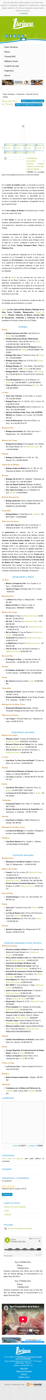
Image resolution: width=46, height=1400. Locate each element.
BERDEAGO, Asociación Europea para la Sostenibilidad (28, 1358)
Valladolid (9, 1091)
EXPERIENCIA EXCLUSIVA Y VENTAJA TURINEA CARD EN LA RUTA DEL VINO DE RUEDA (35, 163)
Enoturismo (21, 94)
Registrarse (9, 71)
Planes (7, 52)
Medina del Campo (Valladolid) (15, 1207)
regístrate (19, 1158)
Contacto (24, 1374)
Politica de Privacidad (24, 1371)
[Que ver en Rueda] (33, 681)
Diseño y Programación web (14, 1384)
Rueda (14, 277)
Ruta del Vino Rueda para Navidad (19, 1228)
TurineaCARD (10, 56)
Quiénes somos (24, 1377)
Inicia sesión (7, 1158)
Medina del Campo (32, 447)
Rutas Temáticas (11, 47)
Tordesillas (37, 514)
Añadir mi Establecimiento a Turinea (29, 105)
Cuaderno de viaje (11, 66)
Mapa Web (24, 1368)
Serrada (13, 493)
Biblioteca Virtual (11, 61)
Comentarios (7, 1194)
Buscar (7, 75)
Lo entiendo (23, 13)
